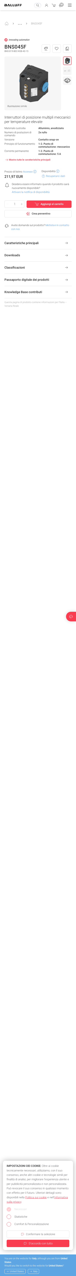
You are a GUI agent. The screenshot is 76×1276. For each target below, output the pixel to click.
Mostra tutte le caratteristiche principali (29, 159)
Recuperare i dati (55, 176)
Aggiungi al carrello (52, 204)
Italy (35, 1271)
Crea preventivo (41, 213)
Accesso (28, 171)
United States (17, 1271)
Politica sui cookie (36, 1197)
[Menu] (70, 5)
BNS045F (36, 23)
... (20, 22)
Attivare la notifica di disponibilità (31, 192)
